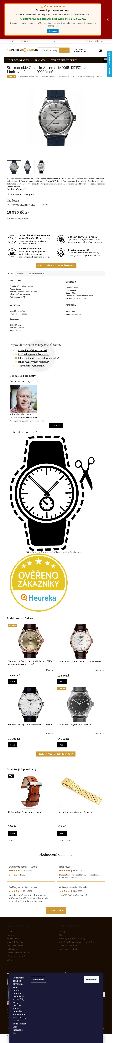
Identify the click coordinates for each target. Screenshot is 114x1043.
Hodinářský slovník (35, 273)
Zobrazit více (56, 910)
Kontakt (53, 31)
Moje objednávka (15, 942)
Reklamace (12, 949)
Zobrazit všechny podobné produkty (56, 754)
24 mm (11, 840)
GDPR (9, 960)
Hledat (64, 50)
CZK (88, 41)
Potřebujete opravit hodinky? (72, 938)
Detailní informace (16, 189)
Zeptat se (55, 425)
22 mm (60, 840)
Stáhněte (30, 552)
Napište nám (13, 938)
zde (15, 1032)
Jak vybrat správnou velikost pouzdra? (38, 358)
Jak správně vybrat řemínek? (33, 361)
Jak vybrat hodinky (68, 945)
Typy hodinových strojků (31, 365)
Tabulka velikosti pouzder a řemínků (76, 942)
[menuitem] (18, 60)
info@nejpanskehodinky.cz (27, 417)
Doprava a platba (15, 945)
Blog (61, 935)
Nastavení (38, 979)
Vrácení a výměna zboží (18, 952)
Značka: (28, 76)
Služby (62, 931)
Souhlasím (91, 979)
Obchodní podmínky (17, 956)
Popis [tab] (10, 273)
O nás (12, 41)
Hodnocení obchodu (56, 854)
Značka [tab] (19, 273)
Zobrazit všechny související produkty (56, 265)
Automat (73, 290)
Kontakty (26, 41)
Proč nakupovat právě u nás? (33, 354)
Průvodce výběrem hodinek (32, 350)
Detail (12, 681)
